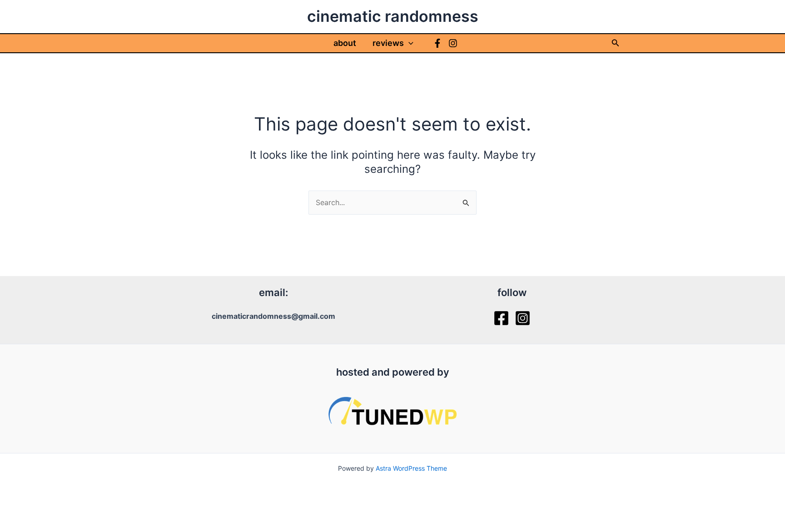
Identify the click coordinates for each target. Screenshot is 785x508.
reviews (388, 43)
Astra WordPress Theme (411, 468)
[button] (408, 43)
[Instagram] (453, 43)
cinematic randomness (392, 16)
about (344, 43)
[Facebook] (437, 43)
